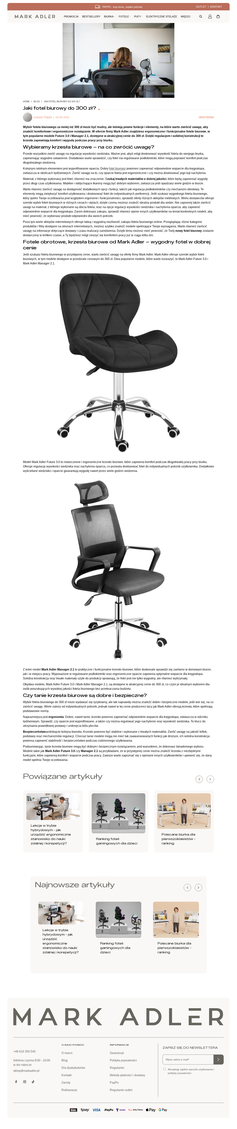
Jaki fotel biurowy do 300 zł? (62, 101)
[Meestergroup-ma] (35, 16)
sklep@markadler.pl (26, 1070)
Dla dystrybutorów (73, 1067)
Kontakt (216, 6)
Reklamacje (69, 1090)
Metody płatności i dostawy (127, 1075)
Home (26, 101)
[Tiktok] (33, 1082)
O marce (67, 1053)
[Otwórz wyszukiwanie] (201, 16)
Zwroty (65, 1082)
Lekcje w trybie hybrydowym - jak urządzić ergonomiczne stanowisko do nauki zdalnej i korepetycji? (51, 834)
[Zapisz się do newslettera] (218, 1059)
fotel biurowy (117, 168)
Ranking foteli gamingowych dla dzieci (115, 948)
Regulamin (117, 1067)
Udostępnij (206, 117)
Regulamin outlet (121, 1090)
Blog (37, 101)
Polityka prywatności (123, 1060)
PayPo (114, 1082)
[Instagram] (24, 1082)
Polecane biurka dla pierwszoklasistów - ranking (179, 839)
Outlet (201, 6)
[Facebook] (16, 1082)
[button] (210, 779)
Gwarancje (117, 1053)
